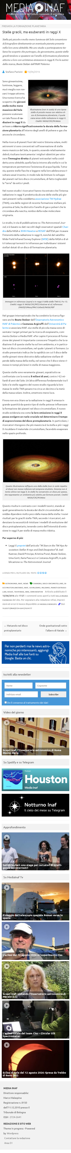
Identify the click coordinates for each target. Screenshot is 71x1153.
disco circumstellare (53, 583)
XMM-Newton (28, 230)
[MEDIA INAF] (35, 11)
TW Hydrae (19, 591)
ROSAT (42, 230)
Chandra (37, 583)
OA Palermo (34, 587)
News (25, 583)
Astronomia (11, 583)
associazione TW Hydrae (48, 198)
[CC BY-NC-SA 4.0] (42, 572)
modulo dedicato (48, 604)
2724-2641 (15, 1117)
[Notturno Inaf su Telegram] (35, 817)
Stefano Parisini (14, 71)
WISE (45, 238)
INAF (20, 583)
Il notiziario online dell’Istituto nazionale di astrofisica (35, 14)
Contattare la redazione (17, 1138)
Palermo (46, 587)
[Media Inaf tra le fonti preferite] (35, 664)
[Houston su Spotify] (35, 791)
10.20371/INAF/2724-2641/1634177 (17, 608)
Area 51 (8, 1142)
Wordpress (12, 1133)
